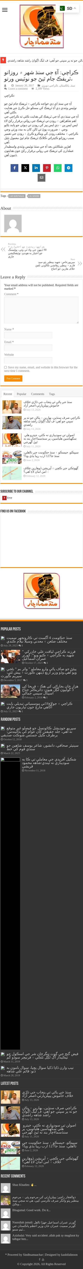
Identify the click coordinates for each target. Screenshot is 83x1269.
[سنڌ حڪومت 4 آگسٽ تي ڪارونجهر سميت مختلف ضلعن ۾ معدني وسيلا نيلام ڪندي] (3, 638)
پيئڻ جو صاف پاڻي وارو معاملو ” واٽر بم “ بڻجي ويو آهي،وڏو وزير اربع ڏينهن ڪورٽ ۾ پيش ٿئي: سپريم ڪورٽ (39, 672)
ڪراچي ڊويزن (50, 85)
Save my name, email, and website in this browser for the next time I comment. (41, 369)
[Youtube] (43, 1259)
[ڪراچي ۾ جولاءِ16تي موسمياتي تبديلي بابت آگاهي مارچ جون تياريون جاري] (3, 704)
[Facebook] (39, 1259)
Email (9, 342)
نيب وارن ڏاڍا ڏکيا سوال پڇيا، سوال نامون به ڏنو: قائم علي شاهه (40, 1069)
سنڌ (73, 85)
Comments (37, 394)
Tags (52, 394)
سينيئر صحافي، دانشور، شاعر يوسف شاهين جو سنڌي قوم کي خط (43, 747)
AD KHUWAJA (17, 196)
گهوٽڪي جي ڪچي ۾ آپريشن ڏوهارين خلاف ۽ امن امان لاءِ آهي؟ (50, 1160)
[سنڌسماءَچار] (41, 26)
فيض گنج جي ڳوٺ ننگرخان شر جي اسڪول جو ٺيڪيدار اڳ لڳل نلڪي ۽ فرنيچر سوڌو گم (42, 1055)
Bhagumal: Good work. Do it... (31, 1210)
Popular (21, 394)
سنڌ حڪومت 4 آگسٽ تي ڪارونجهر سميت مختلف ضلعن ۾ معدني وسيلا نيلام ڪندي (39, 639)
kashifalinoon (69, 1254)
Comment (11, 294)
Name (9, 329)
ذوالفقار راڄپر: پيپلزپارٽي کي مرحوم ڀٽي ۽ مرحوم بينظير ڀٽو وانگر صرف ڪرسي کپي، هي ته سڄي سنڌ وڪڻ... (45, 1200)
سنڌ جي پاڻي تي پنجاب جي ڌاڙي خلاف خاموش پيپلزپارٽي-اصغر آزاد (48, 403)
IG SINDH (34, 196)
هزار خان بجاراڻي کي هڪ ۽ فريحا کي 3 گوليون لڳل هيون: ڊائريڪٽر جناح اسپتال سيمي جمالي (50, 689)
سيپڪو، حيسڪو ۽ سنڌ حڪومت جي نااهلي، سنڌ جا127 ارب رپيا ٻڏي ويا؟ (51, 454)
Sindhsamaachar (33, 1254)
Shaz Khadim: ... (24, 1184)
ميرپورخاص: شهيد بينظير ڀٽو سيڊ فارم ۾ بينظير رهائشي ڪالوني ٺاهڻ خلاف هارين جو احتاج (55, 264)
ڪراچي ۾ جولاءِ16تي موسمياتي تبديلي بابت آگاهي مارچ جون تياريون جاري (40, 705)
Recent (7, 394)
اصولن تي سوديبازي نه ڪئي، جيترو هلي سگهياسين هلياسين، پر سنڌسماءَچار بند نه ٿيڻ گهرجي (50, 438)
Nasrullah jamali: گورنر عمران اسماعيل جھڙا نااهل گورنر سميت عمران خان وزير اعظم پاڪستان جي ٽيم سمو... (44, 1226)
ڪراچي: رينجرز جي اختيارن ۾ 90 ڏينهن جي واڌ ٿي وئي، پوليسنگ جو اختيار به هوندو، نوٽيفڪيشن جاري (27, 250)
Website (9, 354)
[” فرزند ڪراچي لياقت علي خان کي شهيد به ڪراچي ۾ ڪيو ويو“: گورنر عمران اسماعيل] (10, 656)
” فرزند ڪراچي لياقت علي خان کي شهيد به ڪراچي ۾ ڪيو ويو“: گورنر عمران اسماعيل (48, 655)
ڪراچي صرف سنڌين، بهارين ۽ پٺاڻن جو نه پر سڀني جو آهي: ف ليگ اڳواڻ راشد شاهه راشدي (52, 421)
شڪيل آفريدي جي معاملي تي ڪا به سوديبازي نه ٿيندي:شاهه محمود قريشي (49, 762)
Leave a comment (18, 88)
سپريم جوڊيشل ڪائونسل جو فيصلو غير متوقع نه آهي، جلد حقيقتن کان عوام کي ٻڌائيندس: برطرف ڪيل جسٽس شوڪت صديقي (38, 731)
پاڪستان (64, 85)
